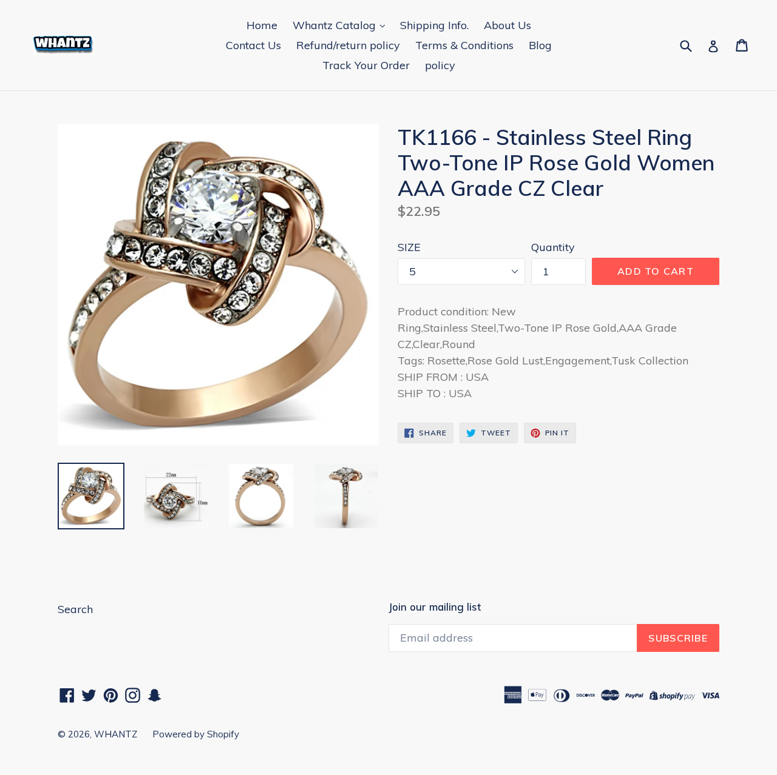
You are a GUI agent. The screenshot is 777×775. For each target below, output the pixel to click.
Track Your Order (366, 65)
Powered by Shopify (195, 734)
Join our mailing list (434, 607)
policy (440, 65)
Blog (540, 45)
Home (261, 25)
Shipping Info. (434, 25)
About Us (507, 25)
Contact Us (253, 45)
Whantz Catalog (336, 25)
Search (75, 609)
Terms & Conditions (464, 45)
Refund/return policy (348, 45)
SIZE (409, 247)
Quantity (553, 247)
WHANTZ (115, 734)
